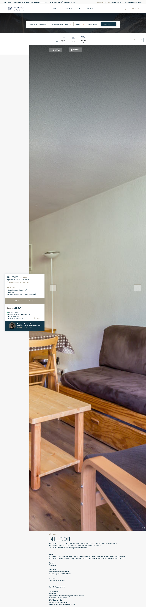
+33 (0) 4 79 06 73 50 (24, 328)
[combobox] (92, 24)
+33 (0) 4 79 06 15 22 (103, 2)
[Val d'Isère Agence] (16, 9)
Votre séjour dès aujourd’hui (62, 2)
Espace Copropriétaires (133, 2)
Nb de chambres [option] (92, 24)
